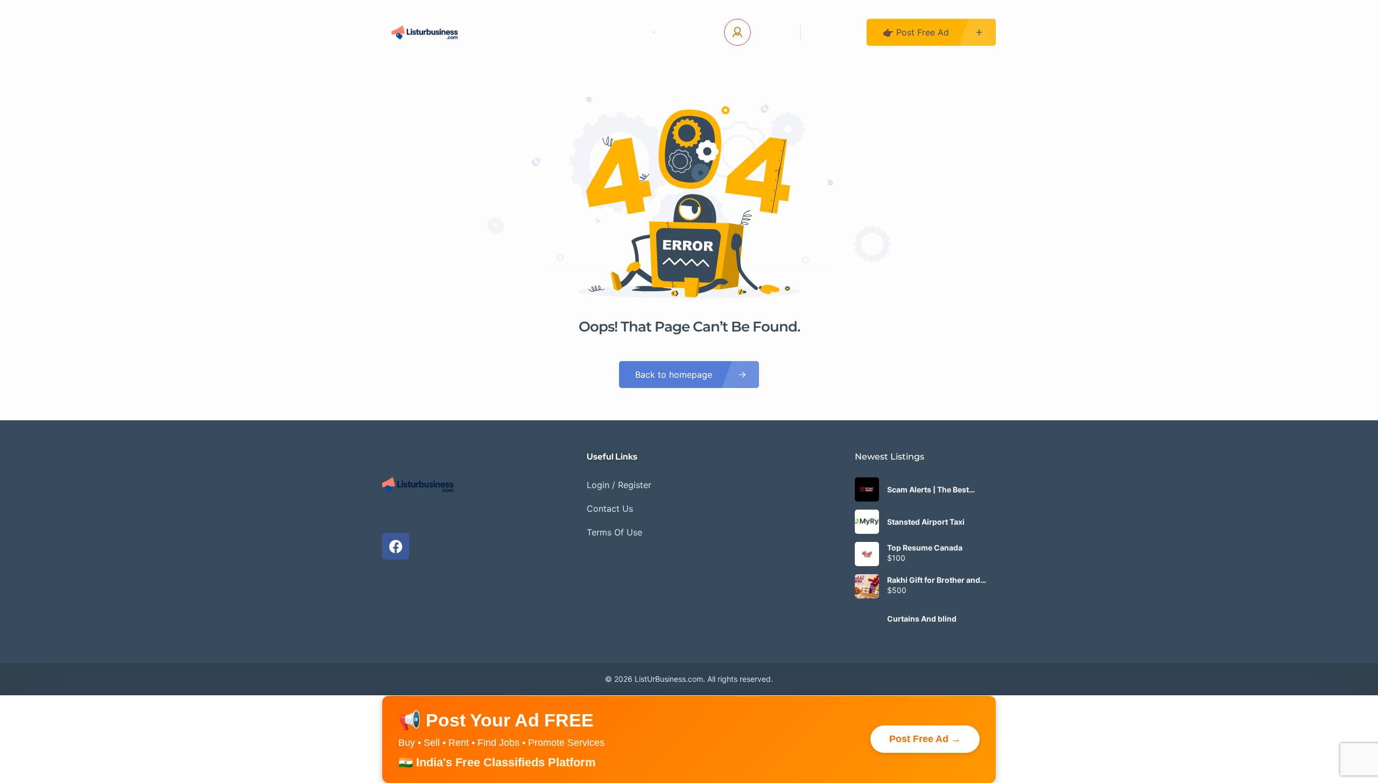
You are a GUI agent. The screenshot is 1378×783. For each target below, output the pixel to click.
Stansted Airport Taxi (926, 522)
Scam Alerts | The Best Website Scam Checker (929, 489)
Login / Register (619, 484)
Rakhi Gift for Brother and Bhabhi (933, 580)
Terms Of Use (614, 532)
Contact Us (573, 32)
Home (514, 32)
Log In (771, 32)
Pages (633, 32)
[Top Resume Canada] (867, 554)
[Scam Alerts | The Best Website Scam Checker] (867, 489)
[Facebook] (395, 546)
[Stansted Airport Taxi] (867, 522)
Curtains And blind (922, 619)
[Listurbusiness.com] (425, 32)
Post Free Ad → (925, 738)
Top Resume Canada (924, 548)
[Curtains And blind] (867, 618)
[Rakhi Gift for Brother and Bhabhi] (867, 586)
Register (833, 32)
